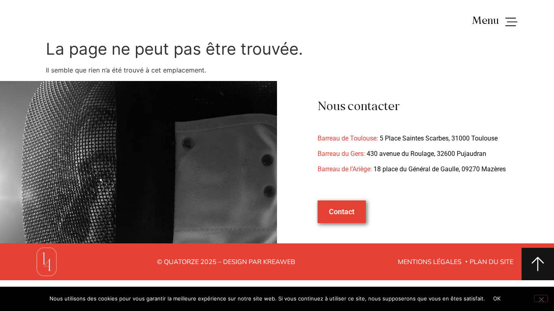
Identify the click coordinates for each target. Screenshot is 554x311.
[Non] (541, 298)
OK (497, 298)
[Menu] (511, 22)
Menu (485, 21)
